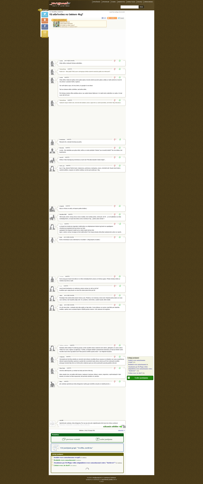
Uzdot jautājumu (141, 378)
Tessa (61, 224)
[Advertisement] (87, 44)
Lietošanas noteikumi (110, 477)
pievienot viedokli (73, 439)
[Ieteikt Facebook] (103, 18)
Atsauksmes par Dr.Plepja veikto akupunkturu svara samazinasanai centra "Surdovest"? (140, 368)
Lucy (61, 286)
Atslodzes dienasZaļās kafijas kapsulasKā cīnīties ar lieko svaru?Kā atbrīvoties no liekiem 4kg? (68, 24)
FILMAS (113, 1)
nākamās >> (121, 430)
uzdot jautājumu (106, 439)
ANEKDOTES (121, 1)
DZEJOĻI (139, 1)
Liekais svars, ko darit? (135, 373)
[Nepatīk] (115, 60)
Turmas (62, 276)
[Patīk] (119, 60)
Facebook (45, 28)
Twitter (45, 15)
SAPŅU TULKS (131, 1)
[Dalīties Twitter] (121, 18)
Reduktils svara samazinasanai (137, 364)
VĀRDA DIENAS (148, 1)
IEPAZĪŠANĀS (96, 1)
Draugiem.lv (45, 21)
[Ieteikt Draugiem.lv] (112, 18)
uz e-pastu (44, 35)
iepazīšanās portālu (107, 479)
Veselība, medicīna (57, 12)
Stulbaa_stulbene (64, 345)
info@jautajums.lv (97, 477)
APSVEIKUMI (105, 1)
